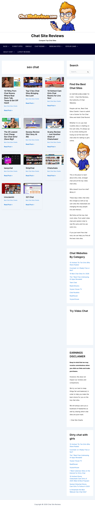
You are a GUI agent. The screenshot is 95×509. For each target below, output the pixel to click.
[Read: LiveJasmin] (11, 188)
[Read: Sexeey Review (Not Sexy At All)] (33, 123)
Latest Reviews (24, 52)
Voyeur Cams (70, 46)
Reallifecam (74, 296)
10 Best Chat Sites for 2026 (79, 274)
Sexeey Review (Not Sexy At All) (33, 134)
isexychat (8, 168)
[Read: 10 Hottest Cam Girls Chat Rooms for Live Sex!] (54, 82)
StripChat (30, 168)
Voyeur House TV (76, 289)
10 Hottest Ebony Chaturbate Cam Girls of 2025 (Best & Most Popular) (79, 478)
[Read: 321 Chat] (33, 188)
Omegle (28, 46)
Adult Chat (8, 52)
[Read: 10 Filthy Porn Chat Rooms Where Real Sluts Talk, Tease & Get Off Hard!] (11, 82)
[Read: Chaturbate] (54, 159)
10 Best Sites (17, 46)
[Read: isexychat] (11, 159)
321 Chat (30, 197)
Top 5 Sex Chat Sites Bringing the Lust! (32, 93)
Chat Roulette (74, 292)
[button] (8, 46)
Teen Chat (73, 282)
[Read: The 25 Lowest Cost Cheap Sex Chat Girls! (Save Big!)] (11, 123)
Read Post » (8, 110)
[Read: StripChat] (33, 159)
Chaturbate (52, 168)
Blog (5, 46)
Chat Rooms (40, 46)
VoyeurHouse (74, 299)
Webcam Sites (54, 46)
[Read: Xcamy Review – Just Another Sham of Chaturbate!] (54, 123)
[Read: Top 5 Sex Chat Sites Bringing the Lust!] (33, 82)
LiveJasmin (9, 197)
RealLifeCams (74, 286)
